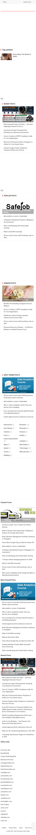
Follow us (26, 7)
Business (23, 425)
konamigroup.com (7, 779)
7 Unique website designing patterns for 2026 (17, 559)
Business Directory (7, 760)
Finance (22, 432)
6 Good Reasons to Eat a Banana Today (15, 300)
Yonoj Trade (26, 831)
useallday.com (5, 772)
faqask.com (5, 795)
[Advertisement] (18, 30)
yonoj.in (3, 811)
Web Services (24, 452)
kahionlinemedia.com (8, 769)
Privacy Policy (13, 828)
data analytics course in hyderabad (15, 216)
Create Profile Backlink (8, 756)
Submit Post (27, 2)
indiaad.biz (4, 814)
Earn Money (8, 428)
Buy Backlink (5, 753)
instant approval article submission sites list (18, 417)
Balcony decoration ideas (10, 637)
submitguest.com (6, 788)
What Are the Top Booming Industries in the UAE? (18, 731)
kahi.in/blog (5, 804)
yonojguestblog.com (7, 763)
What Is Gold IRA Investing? (13, 232)
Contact (4, 828)
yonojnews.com (6, 792)
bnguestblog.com (6, 766)
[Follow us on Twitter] (34, 824)
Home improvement (11, 439)
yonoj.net (4, 820)
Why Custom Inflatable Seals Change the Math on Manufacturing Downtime (16, 119)
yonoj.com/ (4, 808)
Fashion (6, 432)
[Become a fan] (34, 828)
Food (5, 435)
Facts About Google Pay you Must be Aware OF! (18, 542)
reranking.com (5, 798)
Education (23, 428)
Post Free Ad (17, 831)
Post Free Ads (5, 750)
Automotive (8, 425)
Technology (24, 448)
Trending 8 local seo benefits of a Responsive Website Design (16, 520)
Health (22, 435)
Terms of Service (30, 828)
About (20, 828)
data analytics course (10, 391)
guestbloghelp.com (7, 782)
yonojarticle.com (6, 785)
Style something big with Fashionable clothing (17, 556)
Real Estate (23, 445)
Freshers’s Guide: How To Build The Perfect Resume (17, 211)
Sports (6, 448)
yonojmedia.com (6, 776)
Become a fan (32, 7)
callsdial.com (5, 817)
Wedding (7, 455)
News (6, 445)
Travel (6, 452)
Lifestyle (23, 441)
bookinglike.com (6, 801)
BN (12, 831)
